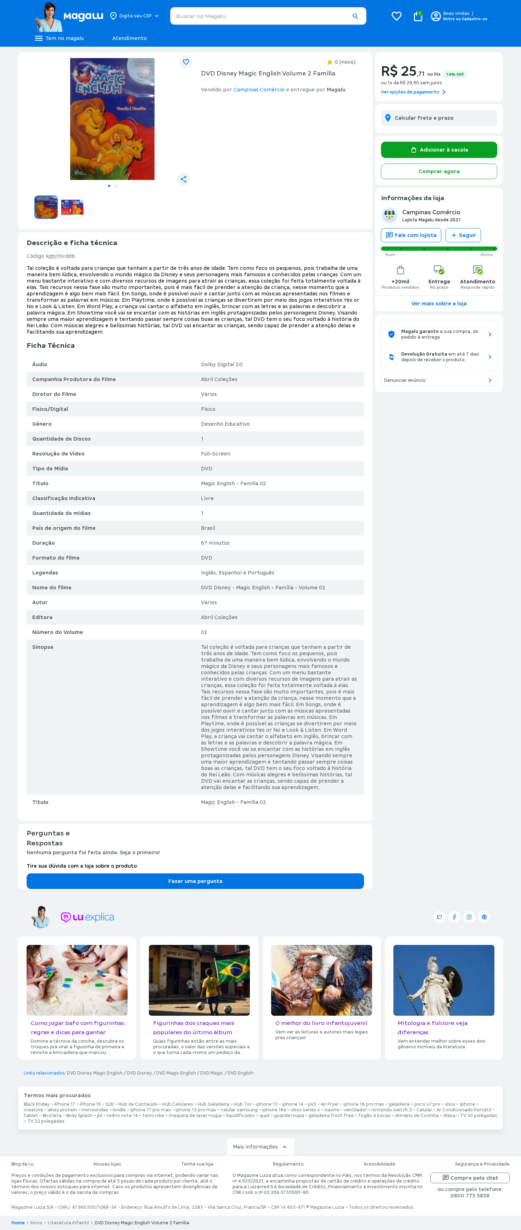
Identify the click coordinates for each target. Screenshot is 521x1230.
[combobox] (268, 16)
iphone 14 (292, 1104)
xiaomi (331, 1109)
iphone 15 (267, 1104)
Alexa (449, 1115)
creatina (33, 1109)
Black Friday (37, 1104)
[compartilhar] (183, 179)
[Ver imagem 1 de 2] (112, 119)
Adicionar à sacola (444, 150)
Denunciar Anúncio (405, 380)
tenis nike (153, 1115)
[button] (355, 16)
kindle (119, 1109)
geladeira (399, 1104)
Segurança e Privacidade (482, 1164)
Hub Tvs (243, 1104)
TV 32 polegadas (46, 1121)
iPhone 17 (64, 1104)
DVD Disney (139, 1073)
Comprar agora (439, 171)
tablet (31, 1115)
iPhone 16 (90, 1104)
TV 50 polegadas (478, 1115)
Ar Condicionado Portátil (464, 1109)
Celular (424, 1109)
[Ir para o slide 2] (115, 186)
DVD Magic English (176, 1073)
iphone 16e (274, 1109)
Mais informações (255, 1147)
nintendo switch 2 (391, 1109)
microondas (95, 1109)
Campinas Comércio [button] (259, 89)
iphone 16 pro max (363, 1104)
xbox (450, 1104)
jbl (99, 1115)
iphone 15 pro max (195, 1109)
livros (36, 1222)
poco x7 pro (427, 1104)
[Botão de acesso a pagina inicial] (68, 16)
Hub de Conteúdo (138, 1104)
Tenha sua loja (197, 1164)
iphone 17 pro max (150, 1109)
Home (18, 1222)
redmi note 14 (122, 1115)
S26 (110, 1104)
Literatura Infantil (68, 1222)
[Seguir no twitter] (439, 917)
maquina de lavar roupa (195, 1115)
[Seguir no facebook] (454, 917)
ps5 (312, 1104)
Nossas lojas (107, 1164)
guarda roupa (289, 1115)
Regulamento (288, 1164)
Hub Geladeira (213, 1104)
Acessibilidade (379, 1164)
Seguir (467, 235)
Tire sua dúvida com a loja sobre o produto (82, 866)
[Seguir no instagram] (469, 917)
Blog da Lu (22, 1164)
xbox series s (305, 1109)
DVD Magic (211, 1073)
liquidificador (240, 1115)
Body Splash (79, 1115)
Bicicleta (52, 1115)
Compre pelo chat (474, 1178)
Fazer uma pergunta (195, 881)
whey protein (62, 1109)
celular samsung (239, 1109)
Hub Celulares (177, 1104)
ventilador (355, 1109)
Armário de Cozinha (417, 1115)
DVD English (240, 1073)
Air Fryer (330, 1104)
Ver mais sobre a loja (439, 303)
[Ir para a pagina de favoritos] (396, 16)
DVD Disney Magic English (95, 1073)
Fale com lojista (416, 235)
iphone (467, 1104)
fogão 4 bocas (374, 1115)
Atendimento (129, 38)
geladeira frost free (331, 1115)
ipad (264, 1115)
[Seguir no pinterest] (484, 917)
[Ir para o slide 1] (109, 186)
